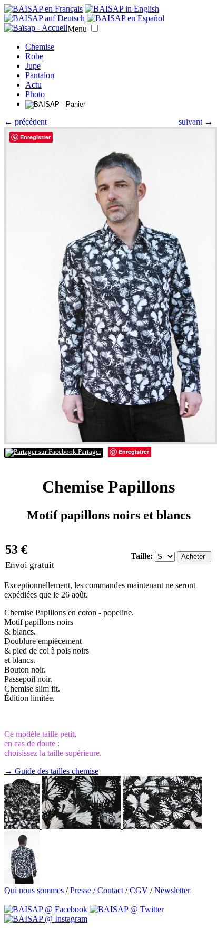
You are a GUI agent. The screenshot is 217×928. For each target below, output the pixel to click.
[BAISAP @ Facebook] (47, 909)
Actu (33, 84)
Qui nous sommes (35, 890)
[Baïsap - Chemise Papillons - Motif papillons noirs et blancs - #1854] (22, 880)
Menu (77, 28)
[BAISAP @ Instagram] (45, 918)
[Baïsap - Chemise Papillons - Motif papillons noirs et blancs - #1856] (82, 825)
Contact (110, 890)
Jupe (33, 65)
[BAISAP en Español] (125, 18)
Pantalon (39, 75)
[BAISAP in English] (122, 8)
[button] (94, 28)
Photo (35, 94)
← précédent (25, 121)
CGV (140, 890)
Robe (34, 56)
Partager (88, 452)
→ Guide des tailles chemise (51, 770)
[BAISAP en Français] (43, 8)
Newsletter (172, 890)
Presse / (83, 890)
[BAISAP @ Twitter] (127, 909)
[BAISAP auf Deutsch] (44, 18)
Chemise (39, 46)
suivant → (196, 121)
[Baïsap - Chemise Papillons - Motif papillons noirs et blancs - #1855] (162, 825)
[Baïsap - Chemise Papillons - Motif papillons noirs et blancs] (110, 441)
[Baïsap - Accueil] (35, 28)
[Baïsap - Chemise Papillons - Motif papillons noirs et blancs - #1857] (23, 825)
